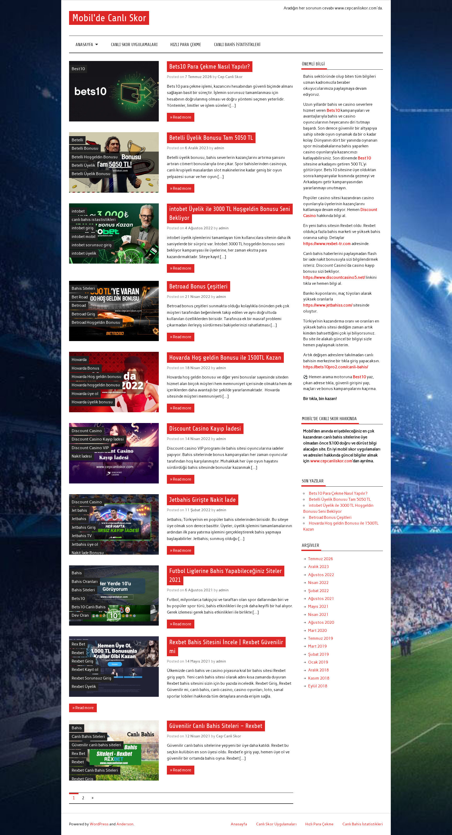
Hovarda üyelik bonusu (92, 402)
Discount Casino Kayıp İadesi (98, 439)
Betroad (79, 305)
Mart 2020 (317, 630)
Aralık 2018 (318, 670)
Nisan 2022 (318, 582)
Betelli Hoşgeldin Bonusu (95, 157)
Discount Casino (87, 430)
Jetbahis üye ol (85, 544)
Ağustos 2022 (321, 574)
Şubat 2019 (318, 654)
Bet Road (80, 297)
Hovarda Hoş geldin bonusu (96, 376)
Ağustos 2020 (321, 622)
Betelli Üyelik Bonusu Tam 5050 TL (211, 138)
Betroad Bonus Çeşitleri (198, 286)
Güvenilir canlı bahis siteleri (96, 745)
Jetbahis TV (82, 535)
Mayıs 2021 (318, 606)
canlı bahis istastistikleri (94, 219)
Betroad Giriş (83, 314)
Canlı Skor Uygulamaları (134, 44)
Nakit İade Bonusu (88, 552)
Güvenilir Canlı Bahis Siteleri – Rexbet (215, 725)
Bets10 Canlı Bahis (89, 607)
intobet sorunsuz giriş (92, 245)
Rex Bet (78, 644)
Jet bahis (79, 510)
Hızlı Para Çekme (185, 44)
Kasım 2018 (318, 678)
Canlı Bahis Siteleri (88, 736)
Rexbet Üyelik (84, 686)
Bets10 (78, 598)
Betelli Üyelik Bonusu (91, 173)
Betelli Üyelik (83, 165)
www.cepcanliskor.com (331, 461)
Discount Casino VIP (90, 448)
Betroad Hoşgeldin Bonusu (96, 322)
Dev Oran (80, 615)
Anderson (124, 824)
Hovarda (79, 359)
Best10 (78, 68)
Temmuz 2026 (320, 558)
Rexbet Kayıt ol (85, 669)
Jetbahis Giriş (84, 527)
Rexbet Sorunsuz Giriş (91, 678)
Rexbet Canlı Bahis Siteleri (95, 770)
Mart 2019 (317, 646)
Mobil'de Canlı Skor (109, 18)
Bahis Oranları (85, 581)
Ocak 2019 (318, 662)
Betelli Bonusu (85, 148)
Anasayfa (84, 44)
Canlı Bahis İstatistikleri (237, 44)
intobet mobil (83, 236)
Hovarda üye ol (85, 393)
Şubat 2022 (318, 590)
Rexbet (78, 652)
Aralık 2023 (318, 566)
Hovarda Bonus (85, 368)
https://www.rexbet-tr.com (327, 243)
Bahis (77, 573)
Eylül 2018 (317, 686)
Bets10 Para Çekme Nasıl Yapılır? (209, 66)
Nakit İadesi (82, 456)
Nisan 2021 (318, 614)
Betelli (77, 140)
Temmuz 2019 (320, 638)
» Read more (180, 117)
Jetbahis (79, 518)
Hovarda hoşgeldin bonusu (96, 385)
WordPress (99, 824)
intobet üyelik (84, 253)
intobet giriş (83, 228)
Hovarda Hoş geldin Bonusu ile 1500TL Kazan (225, 357)
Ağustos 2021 (321, 598)
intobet (78, 211)
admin (219, 148)
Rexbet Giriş (82, 661)
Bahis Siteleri (83, 288)
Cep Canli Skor (230, 76)
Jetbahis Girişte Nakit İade (202, 499)
